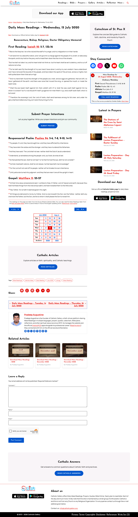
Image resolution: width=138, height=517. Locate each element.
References (65, 203)
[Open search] (128, 3)
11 (45, 237)
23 (54, 231)
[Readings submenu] (67, 2)
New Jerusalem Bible (18, 203)
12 (50, 218)
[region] (110, 87)
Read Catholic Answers (69, 473)
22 (54, 228)
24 (54, 234)
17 (50, 234)
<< (92, 75)
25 (54, 237)
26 (59, 218)
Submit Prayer (48, 126)
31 (59, 234)
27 (59, 221)
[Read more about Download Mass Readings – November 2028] (74, 357)
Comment (11, 385)
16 (50, 231)
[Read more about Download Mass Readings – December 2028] (47, 357)
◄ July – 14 (15, 209)
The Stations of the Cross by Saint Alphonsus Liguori (113, 122)
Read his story (75, 325)
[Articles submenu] (104, 2)
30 (59, 231)
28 (59, 224)
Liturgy (58, 280)
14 (50, 224)
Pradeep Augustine (34, 314)
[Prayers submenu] (86, 2)
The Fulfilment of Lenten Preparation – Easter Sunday (114, 140)
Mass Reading (17, 22)
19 (54, 218)
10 (46, 234)
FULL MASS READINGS (110, 97)
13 (50, 221)
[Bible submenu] (75, 2)
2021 (57, 240)
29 (59, 228)
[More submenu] (123, 2)
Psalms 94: (41, 138)
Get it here (125, 101)
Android (35, 325)
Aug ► (57, 215)
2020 (48, 240)
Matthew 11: (26, 178)
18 (50, 237)
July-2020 (42, 215)
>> (127, 75)
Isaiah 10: (33, 47)
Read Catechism (110, 46)
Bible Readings (17, 280)
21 (54, 224)
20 (54, 221)
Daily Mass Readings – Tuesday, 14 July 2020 (29, 304)
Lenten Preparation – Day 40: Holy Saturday (116, 156)
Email (10, 419)
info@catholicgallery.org (69, 508)
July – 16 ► (80, 209)
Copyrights (73, 203)
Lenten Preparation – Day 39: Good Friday (116, 172)
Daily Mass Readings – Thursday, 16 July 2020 (66, 304)
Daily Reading (40, 280)
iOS (40, 325)
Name (10, 410)
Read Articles (47, 267)
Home (10, 22)
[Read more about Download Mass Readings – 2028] (20, 356)
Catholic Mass (29, 280)
